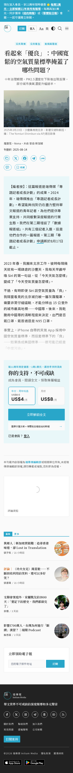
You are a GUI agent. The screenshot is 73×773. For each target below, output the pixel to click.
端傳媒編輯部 (33, 462)
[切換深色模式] (53, 28)
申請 (40, 240)
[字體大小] (41, 28)
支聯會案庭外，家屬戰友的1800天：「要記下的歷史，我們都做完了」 (25, 601)
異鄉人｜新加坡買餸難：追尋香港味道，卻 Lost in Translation (26, 545)
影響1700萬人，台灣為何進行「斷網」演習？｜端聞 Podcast (26, 627)
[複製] (7, 158)
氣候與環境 (51, 43)
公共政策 (21, 43)
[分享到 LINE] (43, 158)
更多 (16, 533)
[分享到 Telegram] (34, 158)
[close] (69, 11)
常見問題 (9, 729)
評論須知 (13, 511)
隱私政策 (46, 753)
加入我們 (37, 723)
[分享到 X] (16, 158)
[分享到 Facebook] (25, 158)
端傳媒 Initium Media (25, 753)
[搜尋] (60, 28)
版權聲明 (23, 729)
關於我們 (9, 723)
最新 (8, 533)
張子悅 (7, 552)
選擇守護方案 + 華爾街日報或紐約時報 (30, 426)
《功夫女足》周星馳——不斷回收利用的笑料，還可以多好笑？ (26, 573)
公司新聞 (37, 729)
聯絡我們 (23, 723)
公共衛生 (35, 43)
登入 (27, 436)
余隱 (6, 611)
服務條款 (59, 753)
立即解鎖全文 (36, 414)
